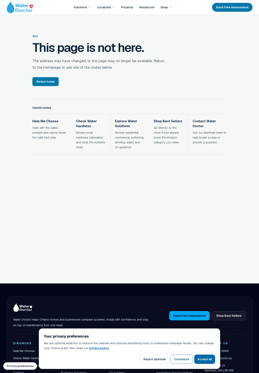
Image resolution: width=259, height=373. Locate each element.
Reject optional (154, 359)
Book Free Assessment (232, 7)
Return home (45, 81)
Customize (181, 359)
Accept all (204, 359)
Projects (127, 7)
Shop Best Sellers (229, 316)
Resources (146, 7)
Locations (104, 7)
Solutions (80, 7)
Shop (164, 7)
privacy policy (99, 348)
